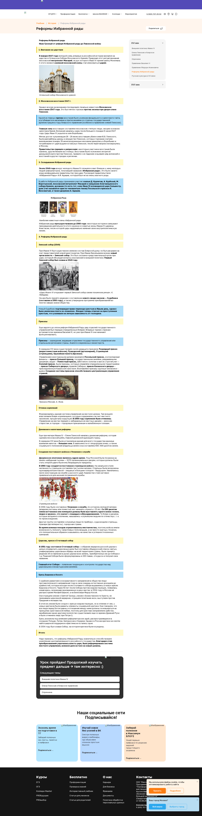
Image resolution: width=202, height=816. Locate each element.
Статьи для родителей (80, 800)
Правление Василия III (141, 63)
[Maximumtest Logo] (34, 14)
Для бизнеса (108, 787)
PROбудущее (42, 795)
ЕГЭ (38, 782)
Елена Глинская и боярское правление (60, 686)
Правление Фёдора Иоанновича (145, 67)
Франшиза (107, 791)
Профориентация (67, 14)
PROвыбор (41, 800)
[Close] (197, 781)
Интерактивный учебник (81, 791)
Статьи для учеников (79, 795)
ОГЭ (38, 787)
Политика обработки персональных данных (113, 801)
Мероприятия (131, 14)
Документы (108, 795)
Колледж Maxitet (44, 791)
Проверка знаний (78, 787)
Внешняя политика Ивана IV (55, 679)
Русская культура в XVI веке (143, 76)
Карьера (107, 782)
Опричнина (47, 692)
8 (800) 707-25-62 (154, 14)
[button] (147, 43)
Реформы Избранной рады (143, 72)
